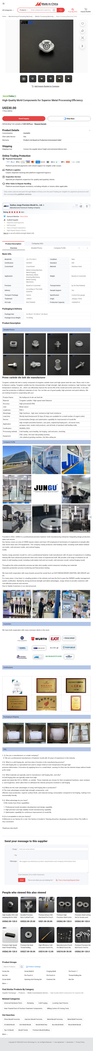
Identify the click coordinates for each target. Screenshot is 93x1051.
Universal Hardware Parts (13, 1003)
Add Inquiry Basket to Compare (46, 86)
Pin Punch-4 (50, 975)
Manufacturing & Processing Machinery (21, 16)
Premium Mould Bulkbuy (41, 1030)
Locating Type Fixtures (60, 1003)
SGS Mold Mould (25, 1025)
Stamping (30, 1003)
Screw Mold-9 (29, 971)
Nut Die (71, 979)
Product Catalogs (34, 967)
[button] (83, 248)
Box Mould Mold (57, 1025)
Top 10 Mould (9, 1030)
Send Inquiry (24, 118)
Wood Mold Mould (74, 1025)
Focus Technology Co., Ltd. (31, 1042)
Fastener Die (50, 979)
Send (21, 880)
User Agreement (59, 1042)
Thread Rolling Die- (75, 975)
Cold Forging (42, 1003)
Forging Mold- (51, 971)
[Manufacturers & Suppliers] (46, 4)
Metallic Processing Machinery (44, 16)
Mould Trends (23, 1030)
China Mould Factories (12, 1019)
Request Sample (40, 124)
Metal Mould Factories (55, 1019)
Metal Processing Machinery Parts (66, 16)
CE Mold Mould (9, 1025)
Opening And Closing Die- (33, 979)
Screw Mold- (6, 979)
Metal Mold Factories (74, 1019)
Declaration (69, 1042)
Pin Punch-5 (28, 975)
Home (4, 16)
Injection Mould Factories (33, 1019)
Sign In (5, 233)
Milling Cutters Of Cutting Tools (58, 1008)
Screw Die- (6, 971)
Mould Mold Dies (41, 1025)
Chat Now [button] (71, 119)
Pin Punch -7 (73, 971)
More (4, 1034)
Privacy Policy (80, 1042)
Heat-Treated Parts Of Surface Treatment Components (23, 1008)
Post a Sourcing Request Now (67, 880)
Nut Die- (5, 975)
